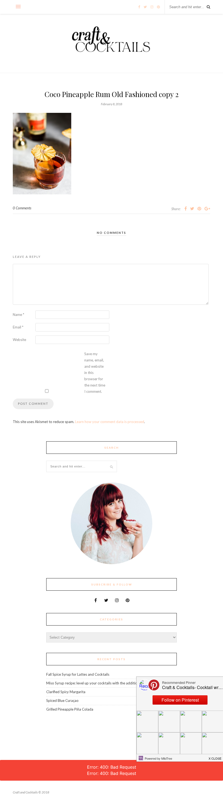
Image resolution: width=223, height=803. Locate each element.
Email (18, 327)
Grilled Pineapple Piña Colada (69, 709)
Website (19, 339)
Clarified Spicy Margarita (65, 692)
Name (18, 314)
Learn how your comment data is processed (109, 421)
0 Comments (22, 208)
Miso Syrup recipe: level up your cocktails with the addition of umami (100, 683)
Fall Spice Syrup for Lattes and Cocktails (77, 674)
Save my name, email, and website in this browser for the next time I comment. (94, 373)
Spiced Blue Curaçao (62, 700)
